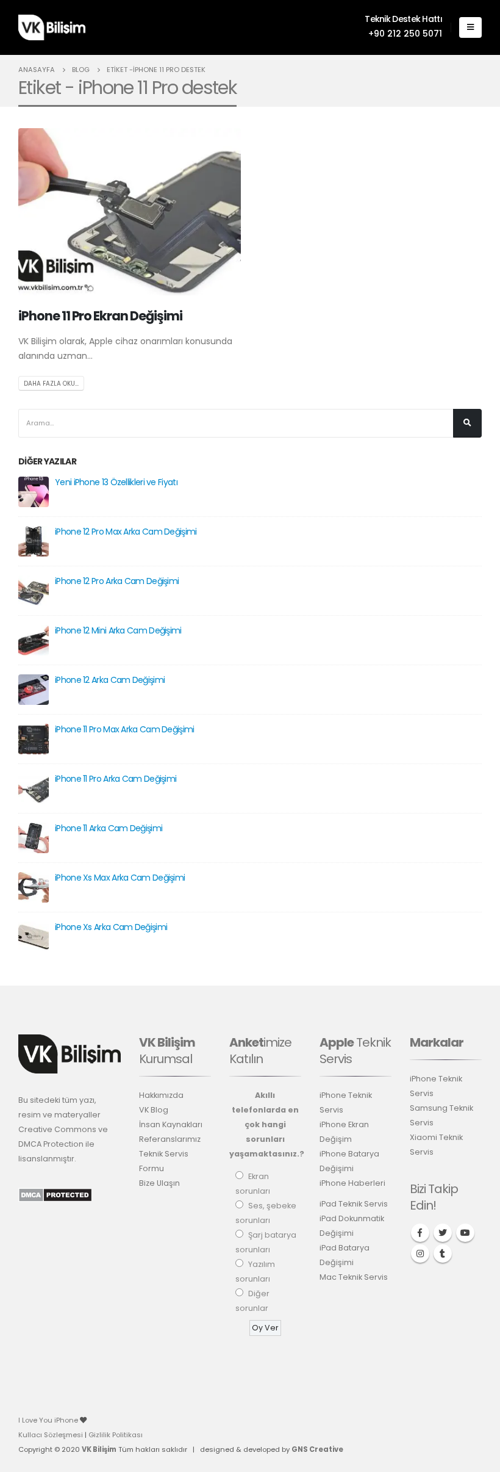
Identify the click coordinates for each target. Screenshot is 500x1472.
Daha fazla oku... (51, 383)
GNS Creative (317, 1449)
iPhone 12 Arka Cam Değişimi (110, 680)
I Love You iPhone (49, 1420)
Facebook (420, 1233)
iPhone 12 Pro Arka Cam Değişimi (117, 581)
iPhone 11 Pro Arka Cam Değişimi (115, 779)
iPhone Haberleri (352, 1183)
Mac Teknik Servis (354, 1277)
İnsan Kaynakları (170, 1124)
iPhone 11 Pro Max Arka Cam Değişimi (125, 729)
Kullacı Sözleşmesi (50, 1435)
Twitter (443, 1233)
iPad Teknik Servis (354, 1204)
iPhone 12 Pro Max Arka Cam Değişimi (126, 531)
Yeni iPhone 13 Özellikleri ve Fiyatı (116, 482)
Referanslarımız (170, 1139)
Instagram (420, 1253)
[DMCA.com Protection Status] (55, 1194)
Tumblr (443, 1253)
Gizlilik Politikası (115, 1435)
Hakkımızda (161, 1095)
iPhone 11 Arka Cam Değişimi (108, 828)
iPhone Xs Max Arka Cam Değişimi (120, 877)
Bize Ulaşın (159, 1183)
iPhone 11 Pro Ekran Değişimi (100, 316)
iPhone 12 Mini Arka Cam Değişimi (118, 630)
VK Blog (153, 1110)
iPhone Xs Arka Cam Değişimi (111, 927)
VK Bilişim (99, 1449)
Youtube (465, 1233)
